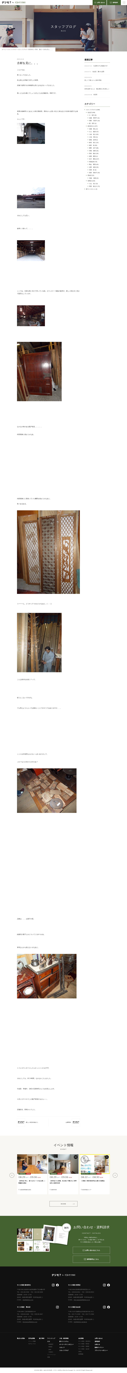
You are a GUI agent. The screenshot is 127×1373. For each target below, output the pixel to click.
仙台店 (90, 112)
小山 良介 (92, 183)
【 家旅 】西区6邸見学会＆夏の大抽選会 (93, 1181)
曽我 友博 (92, 140)
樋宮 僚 (91, 145)
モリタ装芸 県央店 (83, 1343)
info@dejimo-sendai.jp (80, 1322)
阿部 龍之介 (93, 186)
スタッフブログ (90, 109)
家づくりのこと (90, 189)
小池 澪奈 (92, 137)
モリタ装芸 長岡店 (83, 1346)
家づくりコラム (64, 1341)
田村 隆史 (92, 153)
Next (115, 1175)
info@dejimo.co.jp (28, 1300)
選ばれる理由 (21, 1338)
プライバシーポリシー (101, 1350)
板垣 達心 (92, 142)
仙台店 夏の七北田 (98, 71)
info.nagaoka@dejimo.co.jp (82, 1300)
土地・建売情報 (64, 1338)
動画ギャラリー (99, 1347)
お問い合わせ (99, 1338)
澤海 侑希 (92, 151)
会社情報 (81, 1338)
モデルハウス (32, 1343)
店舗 (48, 1357)
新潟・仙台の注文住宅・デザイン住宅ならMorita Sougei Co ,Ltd (59, 1370)
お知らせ (97, 1344)
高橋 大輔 (92, 178)
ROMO (50, 1347)
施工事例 (41, 1338)
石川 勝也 (92, 159)
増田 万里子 (93, 120)
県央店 (90, 175)
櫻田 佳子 (92, 148)
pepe (50, 1349)
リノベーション (51, 1354)
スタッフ (62, 1347)
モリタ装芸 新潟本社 (84, 1341)
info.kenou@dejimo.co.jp (30, 1322)
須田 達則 (92, 167)
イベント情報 (32, 1341)
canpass (51, 1352)
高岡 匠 (91, 170)
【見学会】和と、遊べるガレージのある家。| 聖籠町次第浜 (32, 1182)
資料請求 (97, 1341)
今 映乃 (91, 115)
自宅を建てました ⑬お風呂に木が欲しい (97, 89)
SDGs (80, 1351)
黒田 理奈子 (93, 172)
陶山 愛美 (92, 164)
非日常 (95, 94)
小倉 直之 (92, 134)
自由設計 (51, 1344)
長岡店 (90, 181)
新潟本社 (90, 126)
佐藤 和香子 (93, 118)
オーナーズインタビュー (66, 1344)
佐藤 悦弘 (92, 129)
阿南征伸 (91, 161)
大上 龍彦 (92, 131)
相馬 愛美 (92, 156)
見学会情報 (31, 1338)
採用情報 (80, 1354)
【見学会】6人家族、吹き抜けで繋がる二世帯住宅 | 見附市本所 (63, 1182)
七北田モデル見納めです (100, 66)
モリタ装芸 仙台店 (83, 1349)
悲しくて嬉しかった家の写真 (93, 80)
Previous (12, 1175)
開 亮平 (91, 123)
